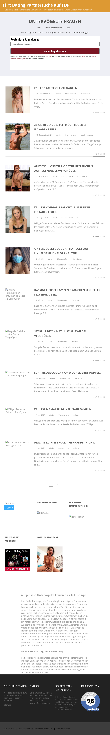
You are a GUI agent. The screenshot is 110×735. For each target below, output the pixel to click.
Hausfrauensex (86, 135)
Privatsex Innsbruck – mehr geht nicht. (64, 442)
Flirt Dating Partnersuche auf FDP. (37, 5)
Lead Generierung (25, 728)
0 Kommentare (70, 93)
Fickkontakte (85, 93)
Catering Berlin (9, 728)
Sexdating (76, 300)
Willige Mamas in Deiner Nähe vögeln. (63, 409)
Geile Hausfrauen (63, 728)
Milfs (78, 217)
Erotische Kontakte (43, 728)
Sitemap (7, 705)
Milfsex (75, 341)
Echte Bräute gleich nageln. (56, 88)
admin (58, 93)
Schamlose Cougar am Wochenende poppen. (67, 372)
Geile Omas (77, 259)
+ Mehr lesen (99, 112)
